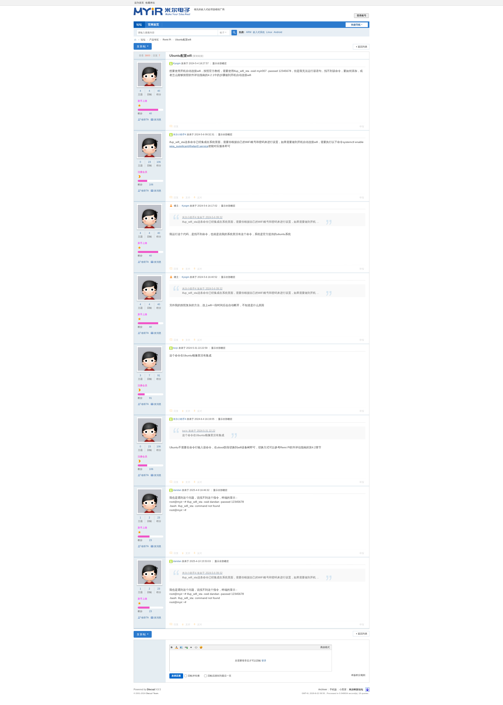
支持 (187, 197)
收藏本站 (150, 2)
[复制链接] (198, 56)
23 (149, 162)
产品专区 (154, 39)
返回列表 (362, 46)
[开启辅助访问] (368, 3)
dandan (177, 490)
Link (186, 647)
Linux (269, 32)
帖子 (222, 32)
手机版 (333, 689)
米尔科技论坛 (135, 40)
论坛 (139, 24)
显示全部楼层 (219, 63)
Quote (191, 647)
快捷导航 (356, 24)
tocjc (175, 348)
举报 (361, 126)
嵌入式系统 (259, 32)
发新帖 (141, 46)
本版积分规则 (358, 675)
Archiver (322, 689)
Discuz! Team (152, 693)
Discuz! (151, 689)
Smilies (201, 647)
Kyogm (177, 63)
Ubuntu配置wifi (183, 39)
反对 (199, 197)
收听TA (145, 119)
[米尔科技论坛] (162, 13)
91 (158, 375)
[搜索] (234, 32)
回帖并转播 (194, 675)
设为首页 (139, 2)
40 (158, 91)
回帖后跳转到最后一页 (219, 675)
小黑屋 (342, 689)
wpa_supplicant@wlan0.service (188, 146)
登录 (264, 660)
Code (196, 647)
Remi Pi (167, 39)
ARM (248, 32)
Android (278, 32)
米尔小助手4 (179, 134)
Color (176, 647)
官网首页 (153, 24)
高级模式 (325, 647)
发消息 (157, 119)
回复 (176, 126)
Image (181, 647)
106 (159, 162)
